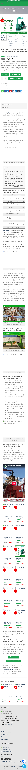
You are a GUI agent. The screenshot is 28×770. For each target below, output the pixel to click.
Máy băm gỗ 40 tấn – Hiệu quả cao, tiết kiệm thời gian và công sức (20, 538)
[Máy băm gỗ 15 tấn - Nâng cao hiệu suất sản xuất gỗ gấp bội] (8, 572)
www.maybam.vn (8, 724)
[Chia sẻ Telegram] (21, 91)
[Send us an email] (5, 759)
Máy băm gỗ (21, 8)
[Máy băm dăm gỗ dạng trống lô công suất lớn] (8, 509)
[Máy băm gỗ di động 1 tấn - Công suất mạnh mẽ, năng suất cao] (20, 615)
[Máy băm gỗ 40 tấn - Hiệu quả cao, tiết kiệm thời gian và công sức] (20, 530)
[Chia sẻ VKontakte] (13, 91)
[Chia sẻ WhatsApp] (2, 91)
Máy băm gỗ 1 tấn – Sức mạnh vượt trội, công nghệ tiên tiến (8, 538)
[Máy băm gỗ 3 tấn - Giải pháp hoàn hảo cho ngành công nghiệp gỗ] (20, 593)
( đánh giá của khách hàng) (13, 56)
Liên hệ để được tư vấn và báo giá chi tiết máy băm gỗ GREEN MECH (14, 186)
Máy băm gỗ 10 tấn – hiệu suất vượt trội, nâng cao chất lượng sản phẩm (19, 580)
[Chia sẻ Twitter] (7, 91)
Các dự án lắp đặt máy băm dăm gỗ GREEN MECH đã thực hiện (13, 175)
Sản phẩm (13, 8)
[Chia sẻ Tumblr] (18, 91)
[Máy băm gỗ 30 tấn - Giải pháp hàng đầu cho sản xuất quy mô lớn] (8, 551)
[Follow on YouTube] (10, 759)
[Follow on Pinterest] (7, 759)
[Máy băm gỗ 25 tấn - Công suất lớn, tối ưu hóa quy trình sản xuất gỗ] (20, 509)
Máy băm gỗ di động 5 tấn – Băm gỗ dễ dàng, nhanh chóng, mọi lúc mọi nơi (8, 623)
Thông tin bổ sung (7, 104)
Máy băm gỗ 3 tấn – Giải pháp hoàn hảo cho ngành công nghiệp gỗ (20, 601)
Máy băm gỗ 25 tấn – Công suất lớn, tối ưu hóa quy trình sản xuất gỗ (20, 517)
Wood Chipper (13, 88)
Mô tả (3, 101)
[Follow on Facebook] (2, 759)
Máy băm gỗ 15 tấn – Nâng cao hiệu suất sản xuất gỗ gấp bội (8, 580)
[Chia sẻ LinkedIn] (16, 91)
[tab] (14, 101)
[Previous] (3, 25)
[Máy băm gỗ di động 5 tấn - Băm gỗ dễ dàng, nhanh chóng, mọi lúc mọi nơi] (8, 615)
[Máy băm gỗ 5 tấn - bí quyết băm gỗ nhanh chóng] (8, 593)
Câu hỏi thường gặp (6, 732)
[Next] (25, 25)
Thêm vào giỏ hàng (15, 78)
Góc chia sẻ (4, 737)
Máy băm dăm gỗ (6, 88)
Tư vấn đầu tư (4, 734)
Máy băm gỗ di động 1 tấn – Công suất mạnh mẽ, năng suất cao (19, 623)
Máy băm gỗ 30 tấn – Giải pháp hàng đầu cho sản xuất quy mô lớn (8, 559)
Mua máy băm (4, 739)
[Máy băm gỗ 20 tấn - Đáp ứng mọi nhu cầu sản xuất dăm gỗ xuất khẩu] (20, 551)
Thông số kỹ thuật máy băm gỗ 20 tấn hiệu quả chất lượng (14, 172)
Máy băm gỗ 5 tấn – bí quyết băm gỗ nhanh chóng (8, 601)
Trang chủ (6, 8)
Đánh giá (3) (5, 107)
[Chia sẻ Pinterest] (10, 91)
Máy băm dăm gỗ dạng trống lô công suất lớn (8, 517)
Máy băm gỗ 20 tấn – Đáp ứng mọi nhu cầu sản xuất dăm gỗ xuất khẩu (19, 559)
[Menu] (2, 4)
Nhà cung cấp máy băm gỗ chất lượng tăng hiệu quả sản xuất (14, 182)
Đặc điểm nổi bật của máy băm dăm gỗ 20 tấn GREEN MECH (13, 179)
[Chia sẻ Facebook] (5, 91)
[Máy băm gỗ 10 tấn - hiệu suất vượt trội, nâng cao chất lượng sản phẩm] (20, 572)
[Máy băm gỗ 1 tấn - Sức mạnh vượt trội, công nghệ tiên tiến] (8, 530)
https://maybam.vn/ (8, 669)
